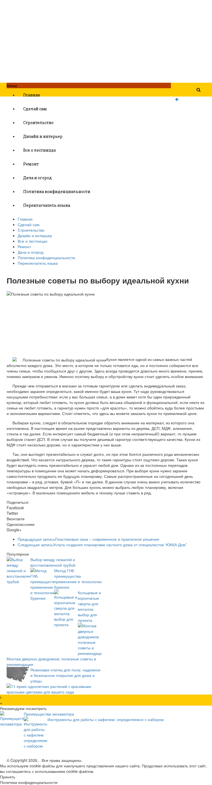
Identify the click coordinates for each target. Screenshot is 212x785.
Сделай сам (35, 108)
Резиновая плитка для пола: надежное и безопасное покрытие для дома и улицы (65, 675)
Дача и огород (37, 177)
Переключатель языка (46, 205)
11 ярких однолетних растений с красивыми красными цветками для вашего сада (49, 689)
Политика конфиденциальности (56, 191)
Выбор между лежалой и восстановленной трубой (52, 562)
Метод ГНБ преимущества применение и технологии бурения (78, 579)
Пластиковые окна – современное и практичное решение (88, 539)
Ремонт (31, 164)
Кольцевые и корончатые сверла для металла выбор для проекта (89, 606)
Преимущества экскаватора (49, 714)
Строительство (38, 122)
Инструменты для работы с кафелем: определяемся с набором (105, 719)
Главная (31, 95)
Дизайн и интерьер (42, 136)
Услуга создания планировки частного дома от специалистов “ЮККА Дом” (102, 544)
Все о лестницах (39, 150)
